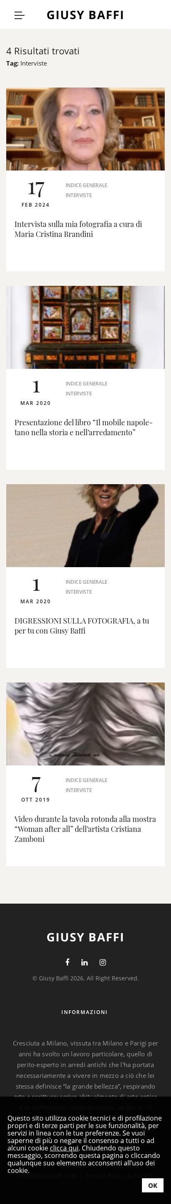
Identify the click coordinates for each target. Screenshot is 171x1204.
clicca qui (64, 1148)
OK (152, 1185)
